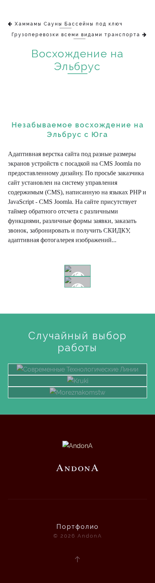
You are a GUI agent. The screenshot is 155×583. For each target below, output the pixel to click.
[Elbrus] (77, 270)
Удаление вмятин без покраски (77, 385)
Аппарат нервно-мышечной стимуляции (78, 374)
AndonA (77, 5)
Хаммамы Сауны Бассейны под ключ (69, 24)
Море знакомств (78, 397)
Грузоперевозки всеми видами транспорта (76, 34)
